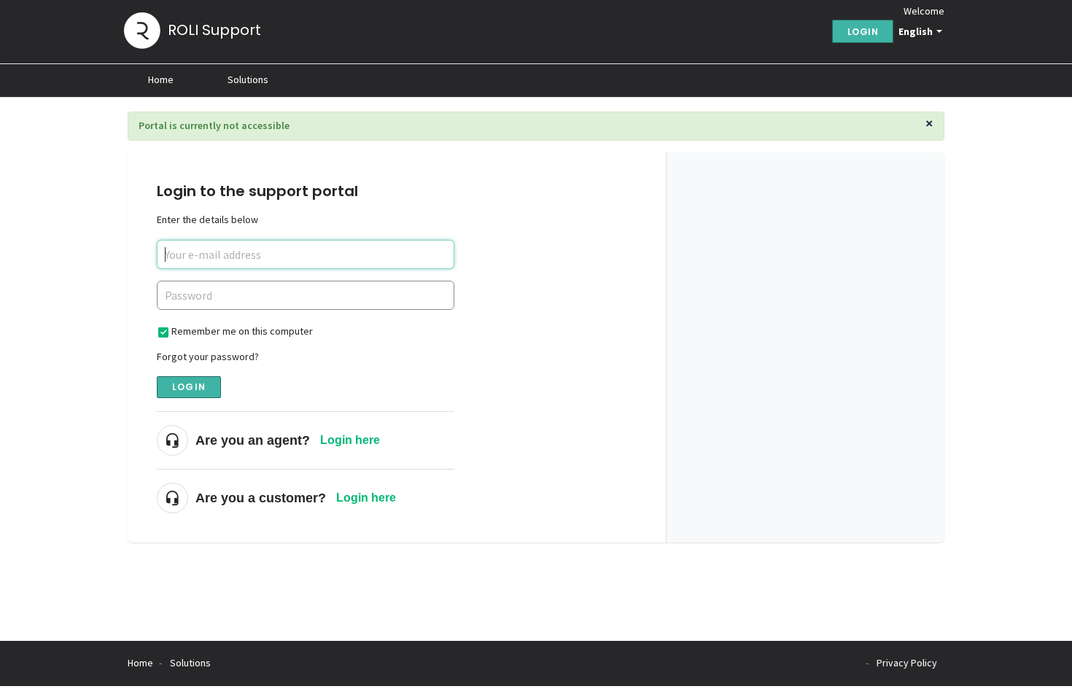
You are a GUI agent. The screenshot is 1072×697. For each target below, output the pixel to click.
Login (189, 387)
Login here (350, 440)
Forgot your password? (208, 356)
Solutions (248, 79)
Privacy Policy (907, 662)
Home (161, 79)
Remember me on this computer (242, 331)
